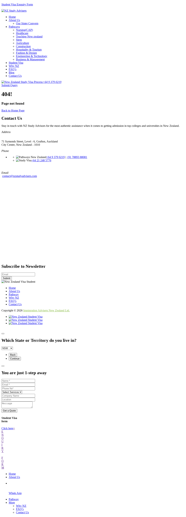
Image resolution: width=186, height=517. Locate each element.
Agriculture (22, 43)
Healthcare (22, 33)
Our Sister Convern (27, 23)
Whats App (15, 493)
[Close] (2, 333)
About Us (14, 20)
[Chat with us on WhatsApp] (26, 323)
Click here (7, 428)
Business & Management (30, 59)
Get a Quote (9, 410)
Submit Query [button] (9, 85)
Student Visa (16, 62)
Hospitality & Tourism (29, 49)
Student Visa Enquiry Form (17, 4)
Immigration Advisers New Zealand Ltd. (46, 310)
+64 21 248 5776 (41, 160)
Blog (11, 72)
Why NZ (14, 65)
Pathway (14, 294)
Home (12, 16)
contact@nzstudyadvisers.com (19, 176)
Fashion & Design (26, 52)
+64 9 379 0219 (55, 157)
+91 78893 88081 (77, 157)
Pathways (14, 26)
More (12, 502)
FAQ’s (12, 69)
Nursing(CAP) (24, 29)
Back (13, 354)
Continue (14, 358)
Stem (19, 39)
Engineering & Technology (31, 56)
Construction (23, 46)
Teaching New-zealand (29, 36)
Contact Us (15, 75)
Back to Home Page (13, 110)
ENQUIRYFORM (2, 449)
